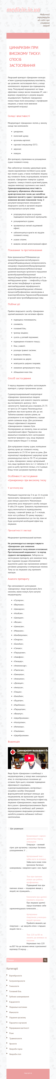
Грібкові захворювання (19, 996)
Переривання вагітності (19, 1028)
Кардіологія (14, 1002)
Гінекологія (14, 986)
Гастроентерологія (17, 981)
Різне (11, 1033)
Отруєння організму (17, 1017)
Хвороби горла (15, 1049)
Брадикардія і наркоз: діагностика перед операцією (36, 839)
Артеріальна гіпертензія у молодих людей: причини (36, 917)
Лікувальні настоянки (18, 1007)
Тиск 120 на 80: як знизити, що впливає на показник (37, 937)
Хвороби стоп (15, 1054)
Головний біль (15, 991)
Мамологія (13, 1012)
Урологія (13, 1044)
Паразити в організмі (18, 1023)
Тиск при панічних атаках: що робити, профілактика (35, 879)
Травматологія (15, 1038)
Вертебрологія (15, 976)
